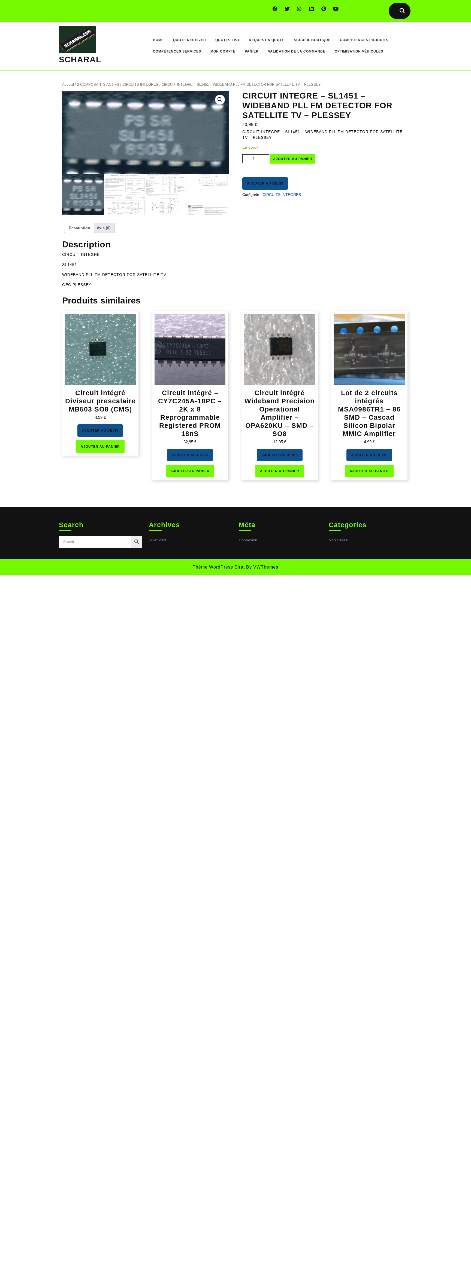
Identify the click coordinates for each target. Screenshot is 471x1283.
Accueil (68, 84)
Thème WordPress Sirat (219, 567)
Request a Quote (266, 40)
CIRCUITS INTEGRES (140, 84)
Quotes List (227, 40)
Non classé (338, 540)
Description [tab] (79, 228)
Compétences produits (364, 40)
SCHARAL (80, 59)
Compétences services (177, 51)
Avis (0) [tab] (104, 228)
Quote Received (189, 40)
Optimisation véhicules (359, 51)
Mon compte (222, 51)
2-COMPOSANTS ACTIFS (98, 84)
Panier (252, 51)
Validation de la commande (296, 51)
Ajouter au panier (292, 159)
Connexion (248, 540)
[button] (220, 100)
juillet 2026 (158, 540)
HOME (158, 40)
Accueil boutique (312, 40)
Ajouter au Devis (265, 183)
